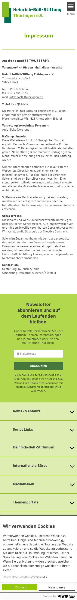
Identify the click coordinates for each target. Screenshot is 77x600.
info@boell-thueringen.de (26, 97)
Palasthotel (26, 272)
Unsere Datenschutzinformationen (23, 577)
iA (19, 269)
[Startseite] (31, 12)
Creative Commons (55, 231)
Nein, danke (56, 587)
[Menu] (71, 6)
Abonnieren (38, 366)
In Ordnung (19, 587)
